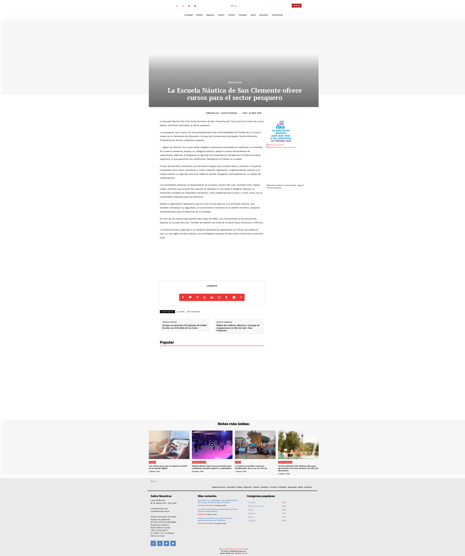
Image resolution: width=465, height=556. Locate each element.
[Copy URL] (241, 297)
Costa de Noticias (229, 113)
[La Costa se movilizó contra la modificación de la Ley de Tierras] (255, 445)
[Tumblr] (226, 297)
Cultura (256, 487)
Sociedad (152, 462)
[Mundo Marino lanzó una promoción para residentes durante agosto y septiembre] (212, 445)
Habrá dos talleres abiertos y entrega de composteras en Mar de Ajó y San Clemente (238, 328)
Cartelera (265, 487)
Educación (234, 83)
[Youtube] (195, 6)
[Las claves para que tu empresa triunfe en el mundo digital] (169, 445)
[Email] (219, 297)
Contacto (308, 487)
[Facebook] (177, 6)
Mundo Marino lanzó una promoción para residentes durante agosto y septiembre (212, 467)
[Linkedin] (212, 297)
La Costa (180, 312)
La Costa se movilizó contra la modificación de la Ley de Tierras (251, 467)
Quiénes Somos (219, 487)
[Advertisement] (212, 260)
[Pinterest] (197, 297)
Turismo (273, 487)
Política (238, 462)
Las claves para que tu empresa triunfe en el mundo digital (168, 467)
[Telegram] (233, 297)
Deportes (248, 487)
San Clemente (193, 312)
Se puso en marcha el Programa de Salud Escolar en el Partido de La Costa (184, 326)
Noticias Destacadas (199, 462)
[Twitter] (189, 6)
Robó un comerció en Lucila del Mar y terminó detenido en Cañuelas (215, 519)
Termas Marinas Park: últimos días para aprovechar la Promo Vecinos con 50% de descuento (298, 468)
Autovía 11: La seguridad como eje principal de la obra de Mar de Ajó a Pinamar (217, 501)
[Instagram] (183, 6)
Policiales (282, 487)
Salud (300, 487)
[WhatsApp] (204, 297)
